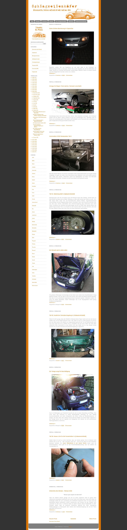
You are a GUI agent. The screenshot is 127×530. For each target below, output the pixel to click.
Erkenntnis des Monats (37, 49)
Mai (34, 105)
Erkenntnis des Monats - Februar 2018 (60, 491)
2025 (33, 79)
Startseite (73, 518)
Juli (34, 101)
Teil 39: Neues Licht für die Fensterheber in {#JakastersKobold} (67, 436)
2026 (33, 77)
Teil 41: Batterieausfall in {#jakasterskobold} (62, 194)
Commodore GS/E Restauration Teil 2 (60, 136)
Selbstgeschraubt (35, 58)
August (34, 99)
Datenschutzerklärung (81, 21)
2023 (33, 82)
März (34, 108)
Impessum (71, 21)
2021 (33, 86)
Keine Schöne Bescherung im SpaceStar (61, 28)
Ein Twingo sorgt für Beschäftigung (59, 371)
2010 (33, 151)
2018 (33, 91)
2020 (33, 87)
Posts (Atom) (57, 521)
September (35, 98)
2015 (33, 143)
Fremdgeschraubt (36, 62)
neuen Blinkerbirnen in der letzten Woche (74, 443)
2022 (33, 84)
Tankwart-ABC (35, 65)
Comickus (44, 21)
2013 (33, 146)
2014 (33, 144)
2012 (33, 148)
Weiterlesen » (52, 73)
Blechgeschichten (35, 55)
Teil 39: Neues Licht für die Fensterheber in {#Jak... (38, 132)
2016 (33, 141)
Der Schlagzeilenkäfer (61, 21)
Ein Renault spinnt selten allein (58, 250)
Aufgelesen (34, 52)
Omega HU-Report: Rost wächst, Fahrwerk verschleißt (65, 86)
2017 (33, 139)
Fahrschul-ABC (35, 68)
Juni (34, 103)
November (35, 94)
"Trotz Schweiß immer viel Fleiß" (38, 38)
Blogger (70, 526)
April (34, 106)
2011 (33, 150)
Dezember (35, 92)
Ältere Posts (92, 518)
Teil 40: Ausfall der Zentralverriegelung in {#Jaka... (38, 125)
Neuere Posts (53, 518)
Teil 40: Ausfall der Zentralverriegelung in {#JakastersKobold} (67, 315)
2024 (33, 80)
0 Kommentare (69, 75)
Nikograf (38, 21)
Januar (34, 137)
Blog (32, 21)
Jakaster (51, 21)
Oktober (35, 96)
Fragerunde (34, 71)
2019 (33, 89)
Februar (35, 110)
